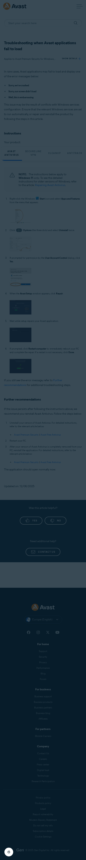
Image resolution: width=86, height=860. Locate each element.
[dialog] (43, 430)
